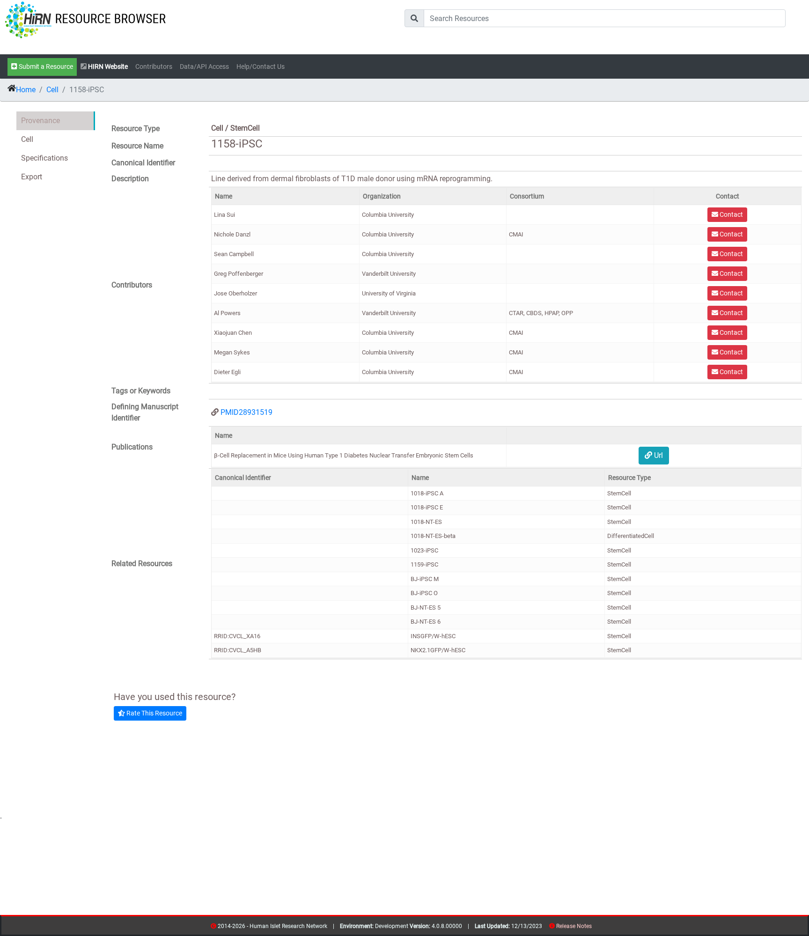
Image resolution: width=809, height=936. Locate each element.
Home (26, 89)
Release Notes (574, 926)
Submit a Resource (45, 67)
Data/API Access (204, 67)
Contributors (153, 67)
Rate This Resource (153, 713)
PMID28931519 (246, 412)
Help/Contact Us (260, 67)
